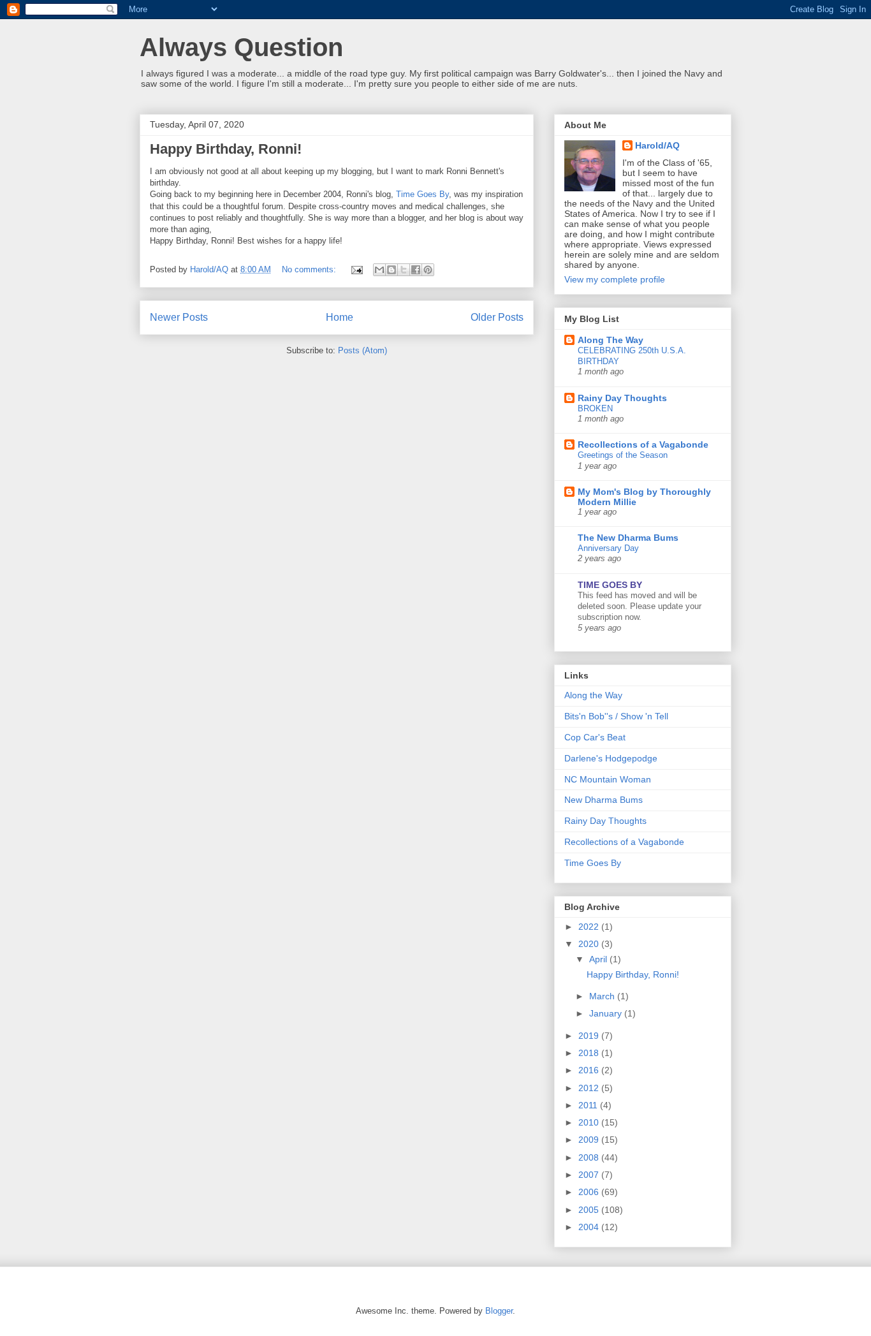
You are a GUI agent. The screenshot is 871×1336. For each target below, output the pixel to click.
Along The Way (610, 340)
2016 (589, 1070)
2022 (589, 926)
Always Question (241, 47)
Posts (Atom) (362, 350)
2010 (589, 1122)
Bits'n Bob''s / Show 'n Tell (616, 716)
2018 (589, 1053)
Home (339, 317)
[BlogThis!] (391, 269)
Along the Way (593, 695)
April (599, 959)
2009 (589, 1139)
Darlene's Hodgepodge (610, 758)
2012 (589, 1088)
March (603, 996)
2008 (589, 1157)
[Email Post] (356, 269)
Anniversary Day (608, 548)
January (606, 1013)
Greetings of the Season (623, 455)
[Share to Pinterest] (427, 269)
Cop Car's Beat (595, 737)
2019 (589, 1036)
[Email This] (379, 269)
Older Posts (497, 317)
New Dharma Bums (603, 800)
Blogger (499, 1311)
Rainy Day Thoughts (622, 398)
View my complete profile (614, 279)
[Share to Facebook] (415, 269)
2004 (589, 1227)
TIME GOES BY (610, 585)
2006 (589, 1192)
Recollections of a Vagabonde (643, 444)
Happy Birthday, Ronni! (226, 149)
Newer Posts (179, 317)
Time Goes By (422, 194)
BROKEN (595, 408)
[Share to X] (403, 269)
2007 (589, 1175)
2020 (589, 944)
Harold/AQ (657, 145)
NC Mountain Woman (607, 779)
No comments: (310, 269)
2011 (589, 1105)
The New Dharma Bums (628, 537)
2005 (589, 1210)
